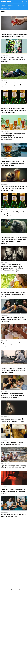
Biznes (24, 5)
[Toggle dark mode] (22, 1)
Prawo (18, 5)
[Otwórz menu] (25, 1)
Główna (3, 5)
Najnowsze (11, 5)
